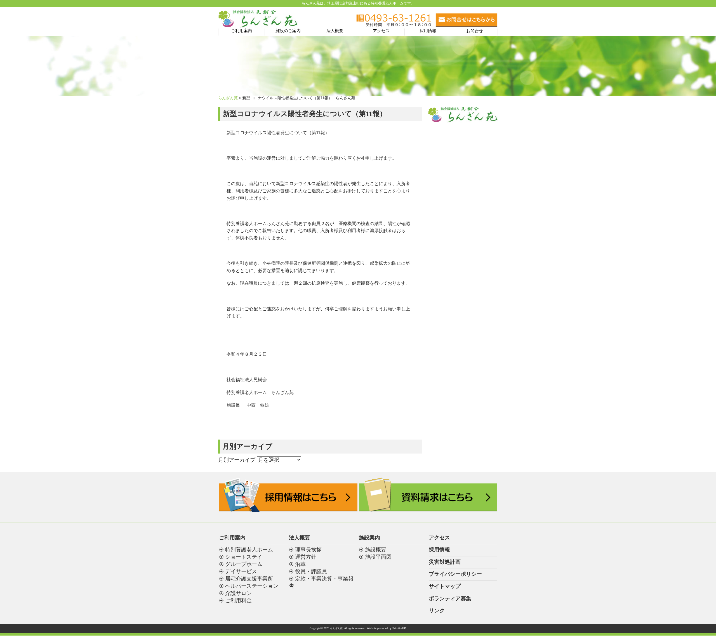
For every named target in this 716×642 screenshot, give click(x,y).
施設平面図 (378, 557)
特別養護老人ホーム (249, 550)
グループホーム (243, 564)
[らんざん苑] (258, 24)
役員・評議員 (311, 571)
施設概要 (375, 550)
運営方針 (305, 557)
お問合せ (474, 31)
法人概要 (334, 31)
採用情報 (428, 31)
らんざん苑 (228, 98)
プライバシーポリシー (455, 574)
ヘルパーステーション (251, 586)
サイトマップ (445, 586)
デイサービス (241, 571)
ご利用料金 (238, 600)
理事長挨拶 (308, 550)
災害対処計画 (445, 562)
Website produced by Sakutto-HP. (386, 628)
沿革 (300, 564)
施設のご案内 (288, 31)
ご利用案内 (241, 31)
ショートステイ (243, 557)
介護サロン (238, 593)
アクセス (381, 31)
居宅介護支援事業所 (249, 579)
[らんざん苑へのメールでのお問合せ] (466, 25)
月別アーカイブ (236, 460)
